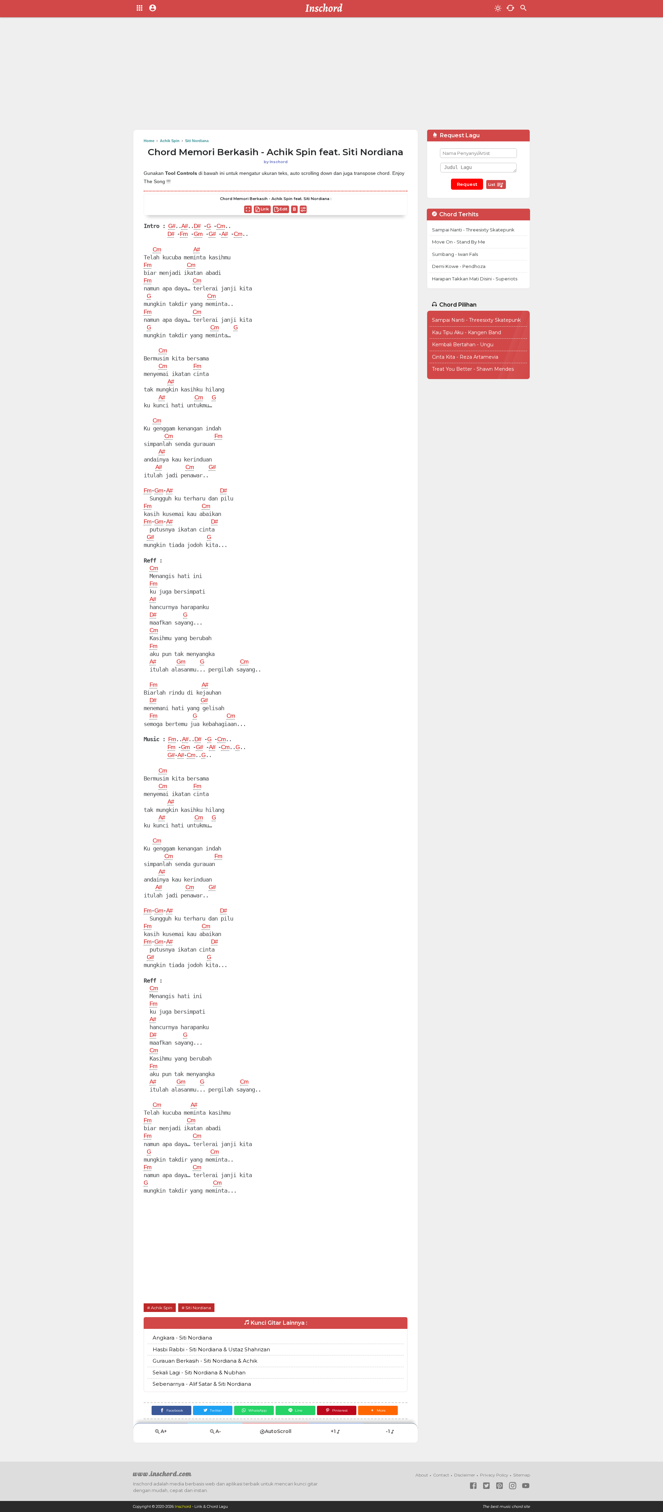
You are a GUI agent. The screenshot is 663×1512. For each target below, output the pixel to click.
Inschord (183, 1506)
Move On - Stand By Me (458, 242)
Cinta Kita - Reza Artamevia (465, 357)
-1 (388, 1431)
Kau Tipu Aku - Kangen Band (466, 332)
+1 (333, 1431)
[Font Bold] (294, 209)
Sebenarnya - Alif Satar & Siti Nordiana (202, 1384)
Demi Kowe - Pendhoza (459, 266)
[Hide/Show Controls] (303, 209)
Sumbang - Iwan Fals (455, 254)
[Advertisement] (331, 76)
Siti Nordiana (198, 1307)
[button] (378, 1410)
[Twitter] (486, 1485)
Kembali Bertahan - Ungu (462, 344)
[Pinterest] (499, 1485)
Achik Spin (161, 1307)
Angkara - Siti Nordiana (182, 1337)
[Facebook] (473, 1485)
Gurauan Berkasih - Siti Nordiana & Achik (205, 1360)
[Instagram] (512, 1485)
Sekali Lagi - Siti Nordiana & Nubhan (199, 1372)
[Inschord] (326, 9)
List (492, 184)
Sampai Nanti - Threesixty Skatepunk (473, 229)
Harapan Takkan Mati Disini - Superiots (474, 278)
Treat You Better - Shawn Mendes (473, 369)
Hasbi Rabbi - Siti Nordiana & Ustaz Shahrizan (211, 1349)
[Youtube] (525, 1485)
